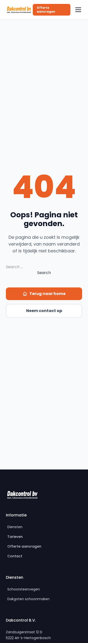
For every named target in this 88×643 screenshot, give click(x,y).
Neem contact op (44, 310)
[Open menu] (78, 10)
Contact (14, 556)
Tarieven (15, 536)
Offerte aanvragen (46, 10)
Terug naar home (47, 293)
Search (44, 273)
